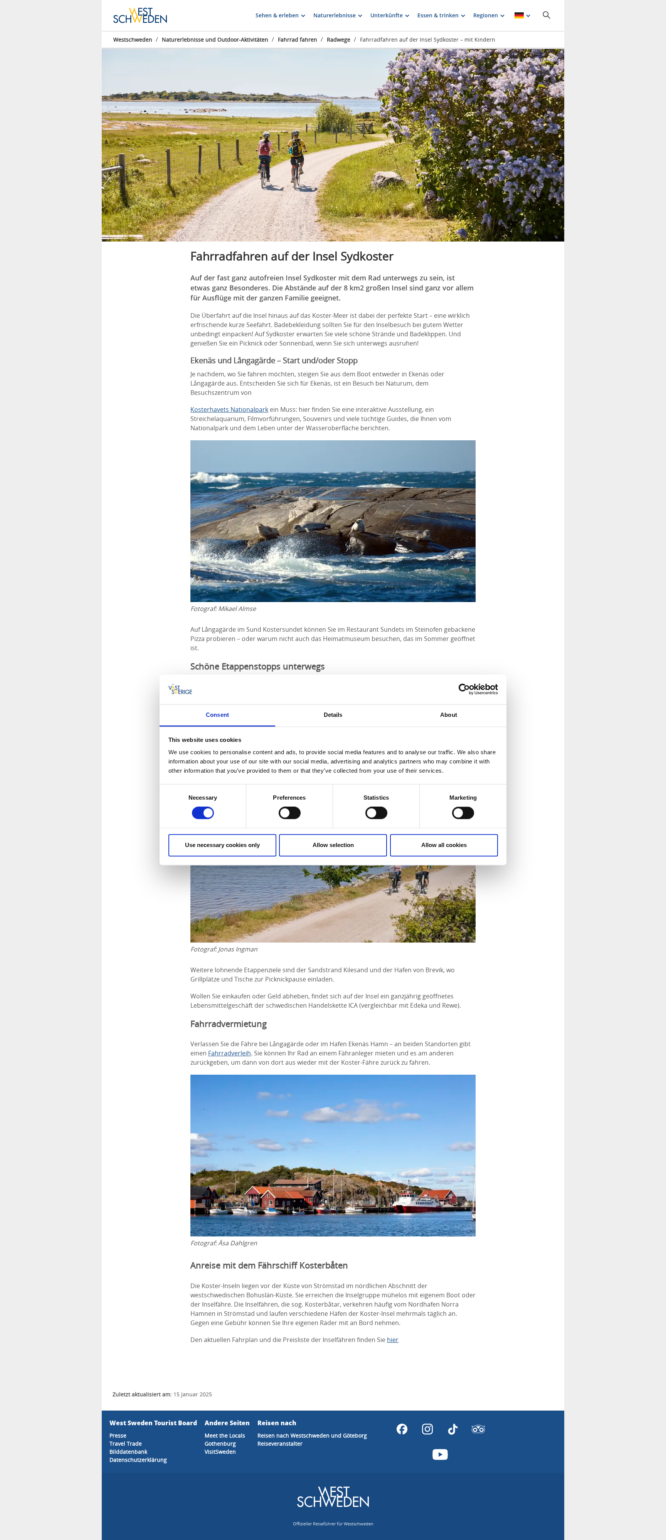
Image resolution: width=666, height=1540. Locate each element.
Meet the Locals (225, 1435)
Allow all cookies (444, 845)
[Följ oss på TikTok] (453, 1429)
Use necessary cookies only (222, 845)
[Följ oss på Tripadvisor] (478, 1429)
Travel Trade (125, 1443)
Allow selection (333, 845)
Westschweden (132, 39)
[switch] (290, 813)
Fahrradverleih (229, 1053)
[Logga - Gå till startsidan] (140, 15)
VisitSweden (220, 1451)
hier (393, 1339)
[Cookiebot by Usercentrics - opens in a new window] (464, 689)
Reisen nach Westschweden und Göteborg (312, 1435)
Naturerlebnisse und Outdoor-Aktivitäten (215, 39)
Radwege (338, 39)
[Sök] (546, 15)
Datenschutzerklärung (138, 1459)
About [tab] (448, 714)
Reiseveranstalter (280, 1443)
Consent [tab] (217, 714)
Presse (117, 1435)
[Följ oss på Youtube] (440, 1454)
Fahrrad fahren (297, 39)
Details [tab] (333, 714)
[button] (333, 145)
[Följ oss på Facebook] (402, 1429)
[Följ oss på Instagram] (427, 1429)
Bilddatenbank (128, 1451)
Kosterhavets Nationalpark (229, 409)
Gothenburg (220, 1443)
